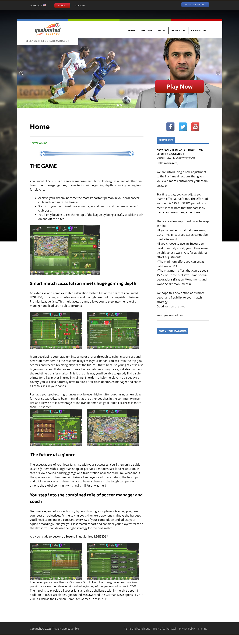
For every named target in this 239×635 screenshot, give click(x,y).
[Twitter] (182, 126)
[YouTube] (195, 126)
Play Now (180, 86)
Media (162, 30)
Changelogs (198, 30)
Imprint (202, 628)
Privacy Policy (187, 628)
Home (131, 30)
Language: (36, 5)
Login (61, 5)
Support (80, 5)
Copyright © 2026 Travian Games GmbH (54, 628)
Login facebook (194, 4)
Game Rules (178, 30)
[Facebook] (170, 126)
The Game (146, 30)
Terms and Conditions (137, 628)
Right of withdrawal (164, 628)
